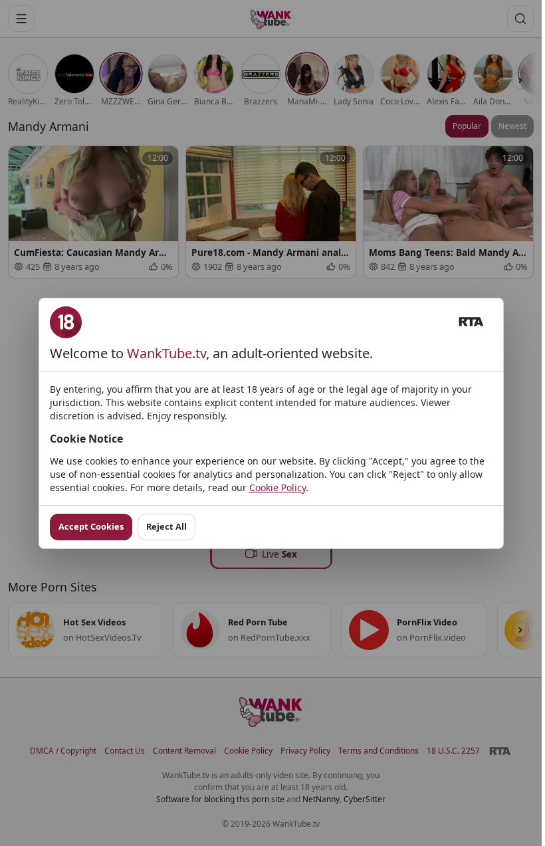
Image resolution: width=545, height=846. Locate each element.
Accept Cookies (91, 526)
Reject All (166, 526)
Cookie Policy (277, 487)
